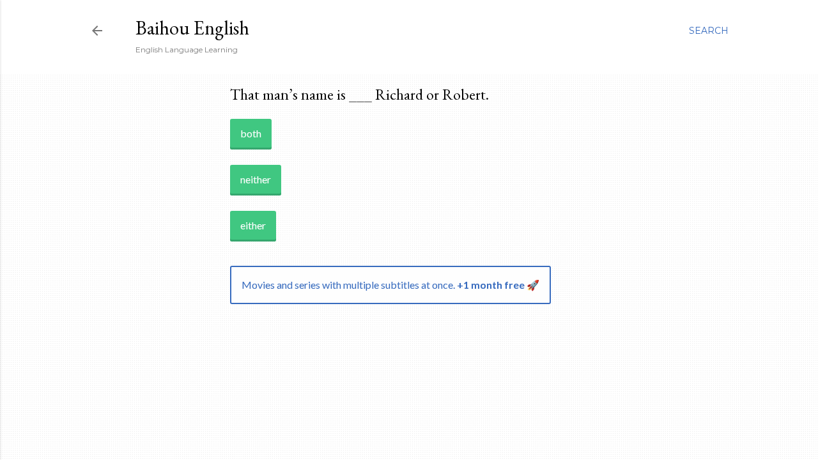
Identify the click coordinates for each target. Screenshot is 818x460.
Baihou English (192, 27)
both (250, 133)
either (253, 225)
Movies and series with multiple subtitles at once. (390, 285)
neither (255, 179)
